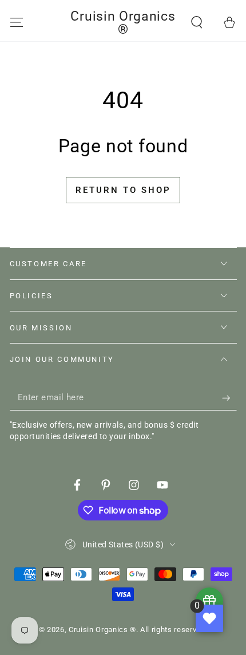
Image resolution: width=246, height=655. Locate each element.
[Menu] (16, 22)
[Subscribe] (229, 398)
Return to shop (123, 190)
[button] (197, 22)
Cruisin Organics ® (102, 629)
